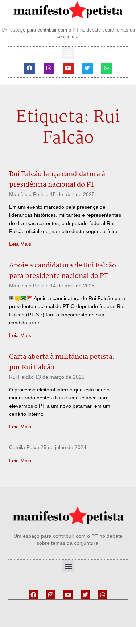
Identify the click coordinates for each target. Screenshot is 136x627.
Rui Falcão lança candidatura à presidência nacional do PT (57, 179)
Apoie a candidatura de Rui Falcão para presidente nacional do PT (62, 271)
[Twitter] (87, 68)
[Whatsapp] (106, 68)
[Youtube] (68, 68)
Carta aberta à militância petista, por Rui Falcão (62, 362)
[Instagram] (49, 68)
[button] (68, 53)
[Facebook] (29, 68)
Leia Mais (20, 244)
